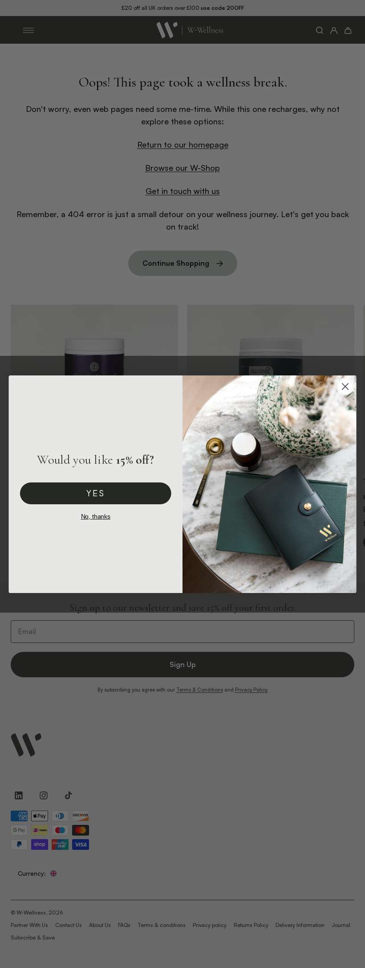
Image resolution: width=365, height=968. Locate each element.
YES (95, 493)
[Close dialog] (345, 386)
